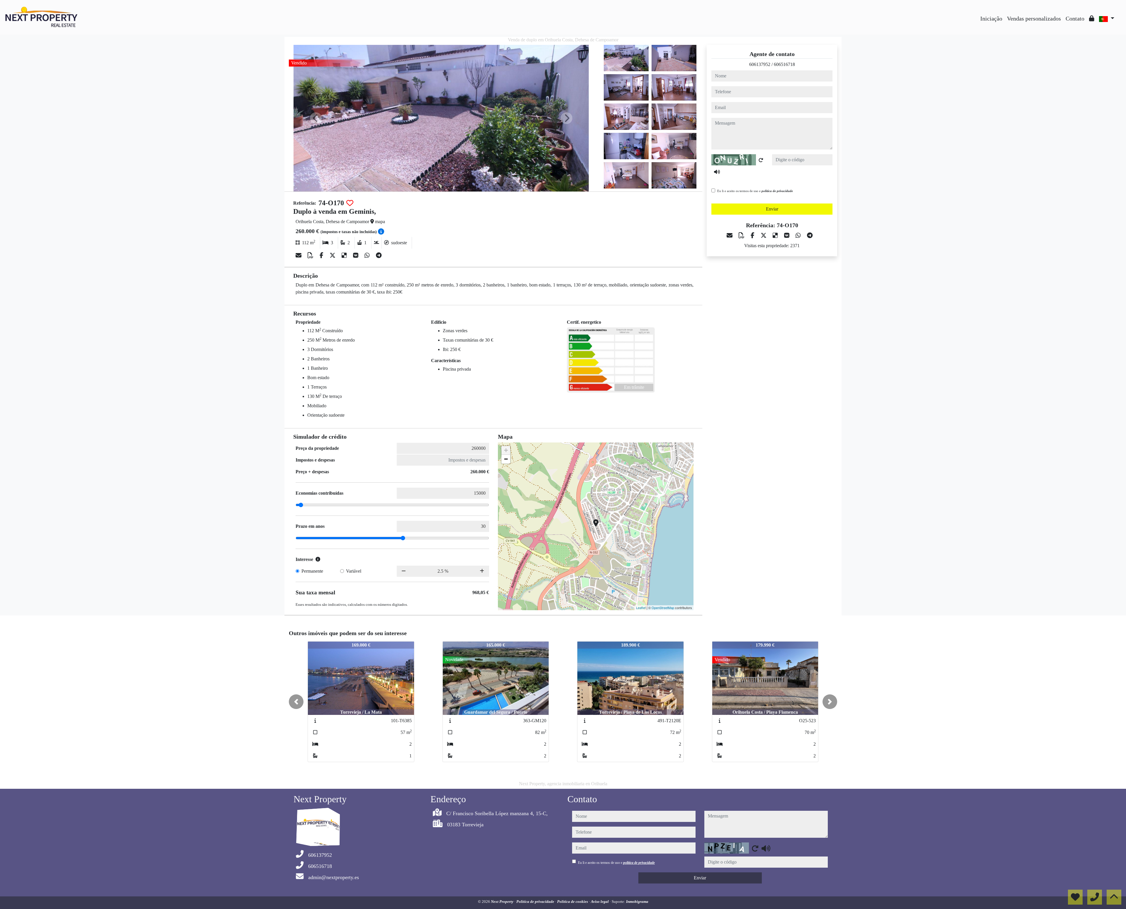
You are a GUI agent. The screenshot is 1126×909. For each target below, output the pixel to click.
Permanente (312, 571)
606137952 (759, 64)
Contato (1075, 18)
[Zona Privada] (1092, 18)
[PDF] (311, 255)
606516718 (784, 64)
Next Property (502, 901)
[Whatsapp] (367, 255)
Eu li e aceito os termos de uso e (755, 191)
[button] (296, 701)
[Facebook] (322, 255)
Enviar (772, 208)
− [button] (506, 459)
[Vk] (356, 255)
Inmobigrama (637, 901)
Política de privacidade (535, 901)
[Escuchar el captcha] (717, 172)
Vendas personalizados (1034, 18)
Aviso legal (600, 901)
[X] (333, 255)
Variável (353, 571)
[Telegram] (378, 255)
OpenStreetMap (663, 607)
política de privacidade (777, 191)
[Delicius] (345, 255)
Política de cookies (573, 901)
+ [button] (506, 450)
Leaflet (641, 607)
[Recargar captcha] (761, 160)
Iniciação (991, 18)
